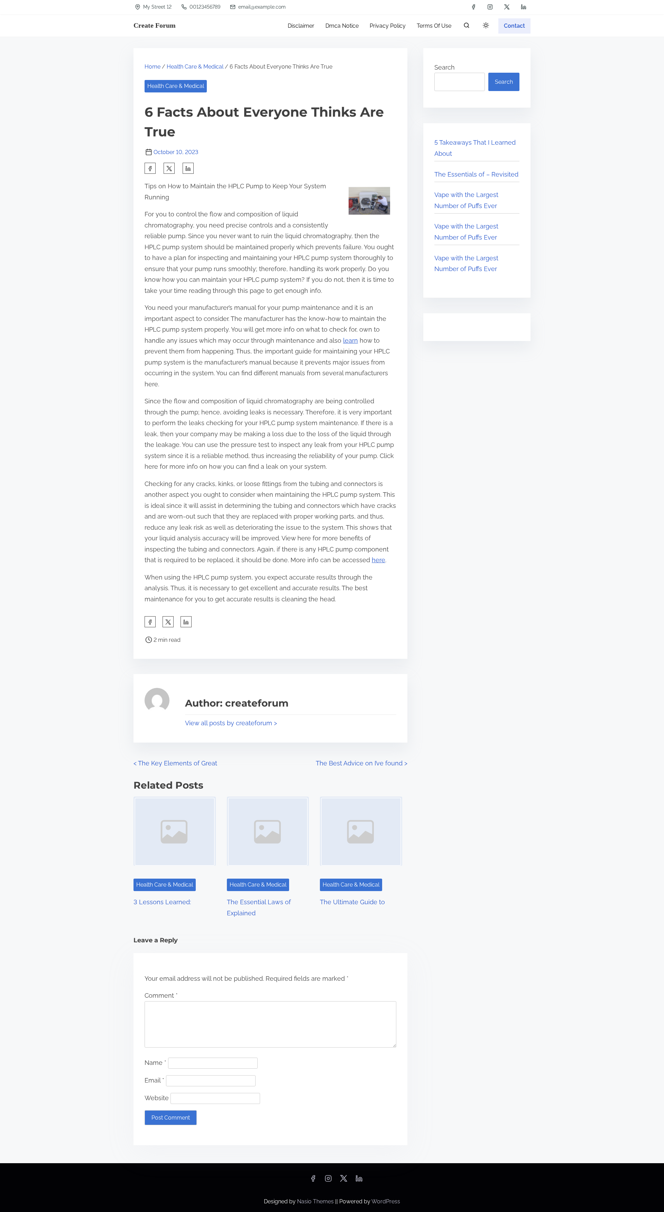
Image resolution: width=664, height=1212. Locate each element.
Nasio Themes (316, 1201)
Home (152, 66)
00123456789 (204, 7)
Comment (161, 995)
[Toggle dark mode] (484, 26)
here (378, 560)
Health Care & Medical (195, 66)
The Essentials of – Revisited (476, 174)
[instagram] (490, 6)
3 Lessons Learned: (162, 902)
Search (444, 67)
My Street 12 (157, 7)
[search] (466, 27)
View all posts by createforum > (231, 723)
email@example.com (261, 7)
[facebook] (473, 6)
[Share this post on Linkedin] (188, 168)
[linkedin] (524, 6)
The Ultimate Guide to (352, 902)
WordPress (385, 1201)
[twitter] (507, 6)
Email (154, 1080)
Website (157, 1098)
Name (155, 1062)
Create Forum (154, 25)
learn (350, 340)
